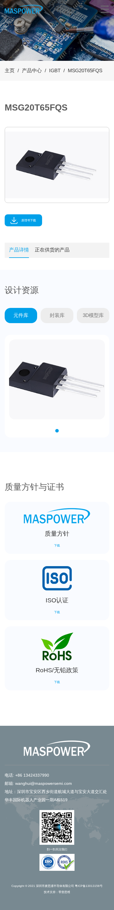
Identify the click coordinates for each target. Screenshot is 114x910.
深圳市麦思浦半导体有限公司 (55, 885)
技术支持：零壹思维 (57, 892)
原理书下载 (28, 220)
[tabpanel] (57, 165)
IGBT (55, 70)
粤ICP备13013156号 (89, 885)
